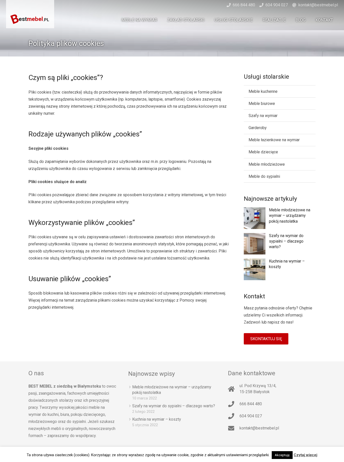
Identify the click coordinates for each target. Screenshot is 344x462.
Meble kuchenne (263, 91)
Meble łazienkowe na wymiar (274, 139)
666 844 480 (244, 5)
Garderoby (258, 127)
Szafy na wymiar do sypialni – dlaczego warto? (286, 241)
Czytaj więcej (305, 455)
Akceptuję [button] (282, 455)
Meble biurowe (262, 103)
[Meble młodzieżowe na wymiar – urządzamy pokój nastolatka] (254, 218)
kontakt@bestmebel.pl (318, 5)
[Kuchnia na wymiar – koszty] (254, 269)
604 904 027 (276, 5)
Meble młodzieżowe (267, 164)
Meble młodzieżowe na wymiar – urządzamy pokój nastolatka (289, 216)
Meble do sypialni (264, 176)
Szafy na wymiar (263, 115)
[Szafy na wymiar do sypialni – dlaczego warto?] (254, 244)
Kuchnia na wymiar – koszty (156, 419)
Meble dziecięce (263, 152)
